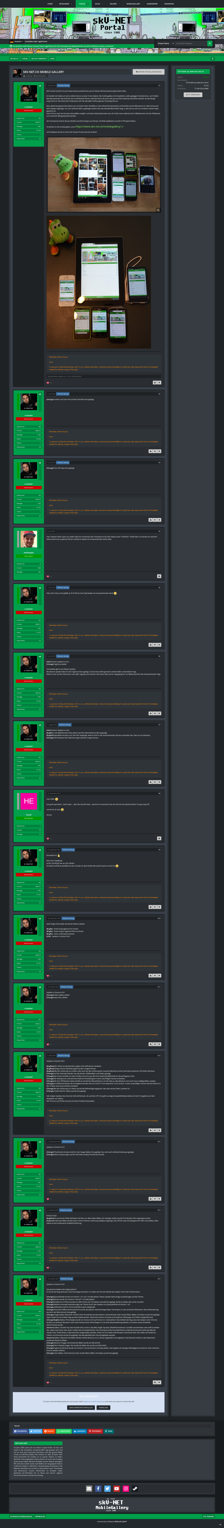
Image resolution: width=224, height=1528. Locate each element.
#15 (159, 1279)
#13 (159, 1142)
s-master (29, 76)
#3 (159, 462)
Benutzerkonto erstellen (81, 1407)
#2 (159, 394)
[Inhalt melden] (155, 382)
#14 (159, 1210)
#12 (159, 1055)
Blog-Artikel (20, 139)
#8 (159, 793)
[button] (16, 41)
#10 (159, 918)
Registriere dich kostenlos (94, 1401)
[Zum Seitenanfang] (220, 1524)
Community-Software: (112, 1521)
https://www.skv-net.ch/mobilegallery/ (98, 126)
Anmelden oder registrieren (36, 41)
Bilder (19, 130)
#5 (159, 587)
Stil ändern (208, 1516)
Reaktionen (20, 118)
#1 (159, 85)
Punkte (19, 122)
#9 (159, 850)
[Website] (40, 86)
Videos (19, 134)
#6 (159, 656)
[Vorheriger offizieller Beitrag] (155, 451)
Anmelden (103, 1407)
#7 (159, 725)
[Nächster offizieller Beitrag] (159, 382)
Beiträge (19, 126)
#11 (159, 987)
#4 (159, 531)
